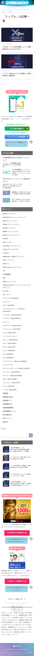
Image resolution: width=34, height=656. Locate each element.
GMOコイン (6, 263)
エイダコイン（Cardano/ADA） (12, 325)
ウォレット (6, 322)
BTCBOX (5, 238)
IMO (4, 278)
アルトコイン (7, 302)
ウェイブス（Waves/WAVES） (12, 318)
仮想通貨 (5, 393)
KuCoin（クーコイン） (10, 281)
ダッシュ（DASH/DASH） (10, 340)
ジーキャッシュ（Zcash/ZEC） (12, 329)
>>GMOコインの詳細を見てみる (17, 581)
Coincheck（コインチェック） (12, 246)
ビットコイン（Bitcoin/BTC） (12, 372)
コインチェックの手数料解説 (17, 137)
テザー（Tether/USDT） (10, 343)
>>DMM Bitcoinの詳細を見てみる (17, 532)
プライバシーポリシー (23, 649)
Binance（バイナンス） (10, 213)
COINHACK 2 (17, 2)
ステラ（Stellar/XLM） (10, 332)
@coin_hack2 (6, 632)
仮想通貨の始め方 (8, 397)
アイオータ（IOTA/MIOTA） (11, 298)
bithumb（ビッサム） (9, 228)
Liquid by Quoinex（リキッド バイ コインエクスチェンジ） (17, 286)
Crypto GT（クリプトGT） (11, 249)
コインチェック (17, 119)
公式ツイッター (17, 609)
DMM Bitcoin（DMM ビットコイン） (14, 256)
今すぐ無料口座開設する (17, 128)
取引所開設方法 (7, 415)
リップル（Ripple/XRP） (10, 390)
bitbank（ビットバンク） (10, 221)
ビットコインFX (7, 365)
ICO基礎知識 (6, 274)
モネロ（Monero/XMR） (10, 379)
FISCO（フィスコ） (9, 260)
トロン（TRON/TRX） (9, 350)
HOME (18, 646)
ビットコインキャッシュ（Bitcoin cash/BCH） (17, 368)
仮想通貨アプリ (7, 400)
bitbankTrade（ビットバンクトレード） (15, 217)
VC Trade (5, 291)
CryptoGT (6, 253)
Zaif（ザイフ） (7, 294)
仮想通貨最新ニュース (9, 411)
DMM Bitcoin (12, 527)
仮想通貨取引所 (7, 404)
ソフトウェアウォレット (10, 336)
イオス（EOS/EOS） (9, 305)
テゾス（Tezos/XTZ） (9, 347)
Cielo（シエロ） (8, 242)
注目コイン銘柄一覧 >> (17, 599)
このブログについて (10, 649)
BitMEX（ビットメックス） (11, 231)
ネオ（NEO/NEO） (8, 354)
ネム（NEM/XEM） (8, 357)
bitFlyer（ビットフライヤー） (12, 224)
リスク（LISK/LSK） (9, 386)
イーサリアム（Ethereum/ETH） (13, 315)
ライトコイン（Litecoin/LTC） (12, 382)
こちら (16, 634)
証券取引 (5, 422)
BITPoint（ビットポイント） (11, 235)
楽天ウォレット (7, 418)
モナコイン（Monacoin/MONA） (13, 375)
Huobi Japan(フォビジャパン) (12, 267)
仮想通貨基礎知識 (8, 407)
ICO (4, 271)
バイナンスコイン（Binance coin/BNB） (15, 361)
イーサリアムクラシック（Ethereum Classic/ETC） (14, 310)
